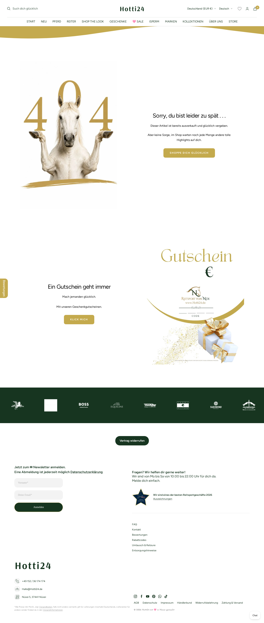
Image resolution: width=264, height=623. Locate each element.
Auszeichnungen (162, 498)
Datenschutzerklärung (86, 472)
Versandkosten (45, 607)
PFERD (56, 21)
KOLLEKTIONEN (193, 21)
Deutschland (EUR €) (199, 8)
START (31, 21)
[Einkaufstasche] (255, 8)
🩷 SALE (137, 21)
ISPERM (154, 21)
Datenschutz (150, 602)
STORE (233, 21)
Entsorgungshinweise (144, 550)
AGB (136, 602)
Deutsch (224, 8)
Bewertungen (139, 534)
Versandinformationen (53, 610)
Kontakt (136, 529)
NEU (44, 21)
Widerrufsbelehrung (206, 602)
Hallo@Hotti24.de (32, 589)
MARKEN (171, 21)
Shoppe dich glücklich (189, 152)
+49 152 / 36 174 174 (33, 581)
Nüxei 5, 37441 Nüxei (34, 597)
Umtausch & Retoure (144, 545)
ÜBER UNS (216, 21)
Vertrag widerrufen (132, 440)
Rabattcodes (139, 540)
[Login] (247, 8)
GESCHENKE (118, 21)
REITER (71, 21)
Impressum (167, 602)
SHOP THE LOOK (93, 21)
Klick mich (79, 319)
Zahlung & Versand (232, 602)
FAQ (134, 524)
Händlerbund (184, 602)
